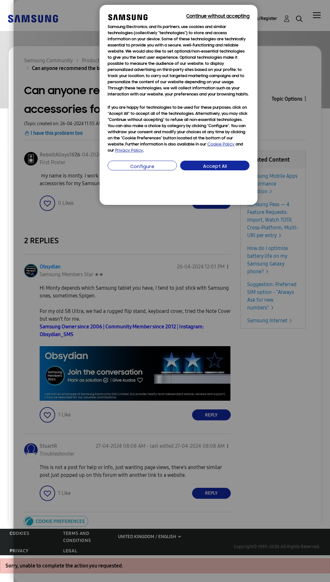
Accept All (215, 166)
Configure (142, 167)
